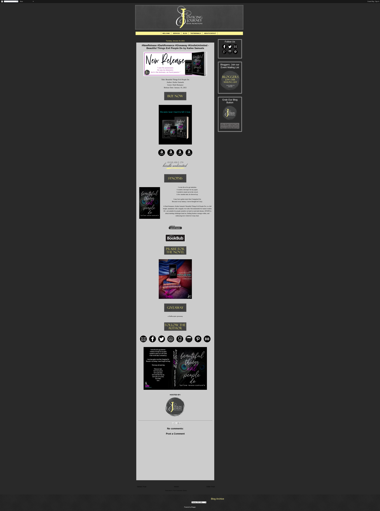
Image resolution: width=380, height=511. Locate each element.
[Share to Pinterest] (180, 423)
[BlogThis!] (175, 423)
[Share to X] (176, 423)
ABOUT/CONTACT (210, 33)
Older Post (210, 487)
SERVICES (176, 33)
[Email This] (173, 423)
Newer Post (141, 487)
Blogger (193, 507)
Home (176, 487)
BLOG (185, 33)
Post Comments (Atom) (180, 490)
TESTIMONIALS (195, 33)
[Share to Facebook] (178, 423)
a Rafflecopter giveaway (175, 316)
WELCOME (166, 33)
